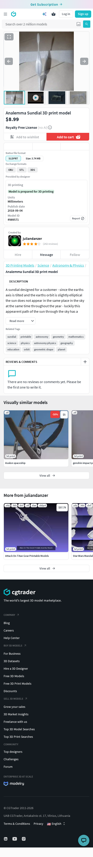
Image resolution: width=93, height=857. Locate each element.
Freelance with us (15, 722)
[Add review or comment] (85, 361)
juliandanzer (32, 238)
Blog (7, 623)
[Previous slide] (9, 61)
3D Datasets (12, 661)
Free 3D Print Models (17, 683)
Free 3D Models (14, 676)
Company (9, 615)
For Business (12, 653)
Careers (9, 630)
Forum (8, 767)
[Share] (75, 146)
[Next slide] (84, 61)
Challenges (11, 759)
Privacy (38, 824)
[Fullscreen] (9, 36)
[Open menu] (5, 14)
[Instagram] (24, 838)
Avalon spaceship (15, 463)
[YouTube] (15, 838)
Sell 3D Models (13, 698)
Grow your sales (14, 707)
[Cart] (53, 14)
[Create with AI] (44, 14)
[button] (78, 24)
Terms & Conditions (17, 824)
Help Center (12, 638)
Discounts (10, 691)
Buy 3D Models (13, 645)
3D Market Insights (16, 714)
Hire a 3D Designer (16, 668)
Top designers (13, 752)
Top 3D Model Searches (19, 729)
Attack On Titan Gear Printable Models (27, 555)
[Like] (18, 146)
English (54, 824)
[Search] (86, 24)
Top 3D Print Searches (18, 737)
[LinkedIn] (6, 838)
